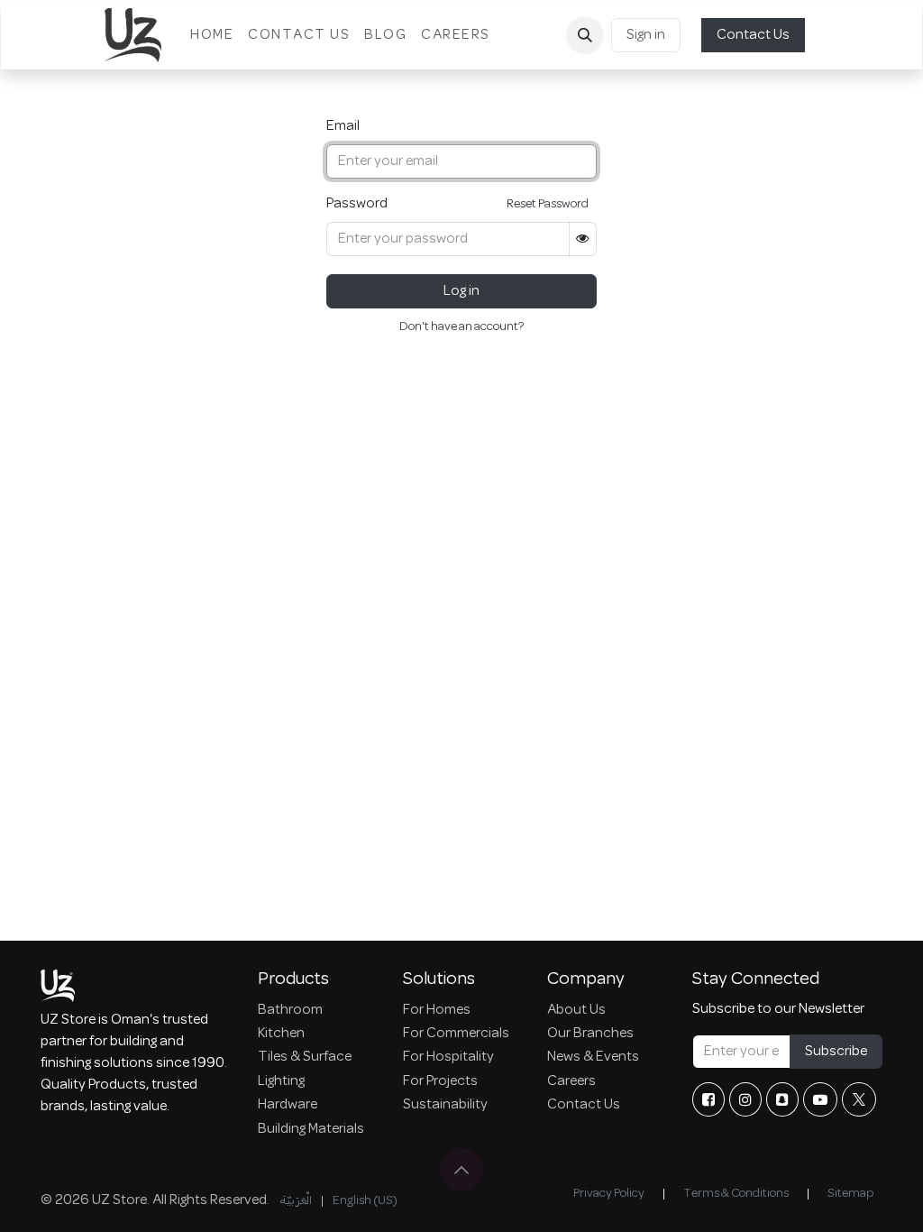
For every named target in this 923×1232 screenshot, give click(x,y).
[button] (585, 35)
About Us (576, 1010)
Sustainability (445, 1105)
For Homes (437, 1010)
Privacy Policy (608, 1193)
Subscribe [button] (836, 1051)
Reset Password (548, 204)
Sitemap (850, 1193)
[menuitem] (212, 35)
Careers (571, 1081)
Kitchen (281, 1033)
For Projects (440, 1081)
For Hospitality (448, 1057)
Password (357, 204)
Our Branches (590, 1033)
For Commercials (456, 1033)
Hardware (287, 1105)
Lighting (281, 1081)
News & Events (593, 1057)
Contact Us (753, 35)
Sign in (645, 35)
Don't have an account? (461, 327)
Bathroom (290, 1010)
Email (343, 126)
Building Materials (311, 1129)
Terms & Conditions (736, 1193)
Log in (461, 291)
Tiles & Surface (305, 1057)
